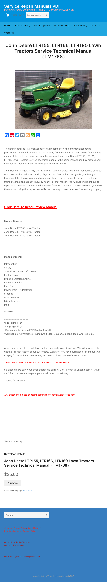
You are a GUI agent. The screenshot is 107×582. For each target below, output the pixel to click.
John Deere (27, 491)
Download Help (61, 25)
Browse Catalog (22, 25)
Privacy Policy (80, 25)
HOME (7, 25)
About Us (95, 25)
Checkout (9, 32)
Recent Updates (42, 25)
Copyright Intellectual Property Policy (20, 531)
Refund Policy (33, 528)
